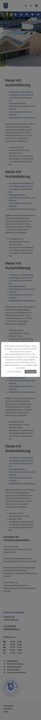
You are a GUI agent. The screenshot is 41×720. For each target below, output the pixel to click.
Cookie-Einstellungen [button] (14, 372)
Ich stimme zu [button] (30, 372)
